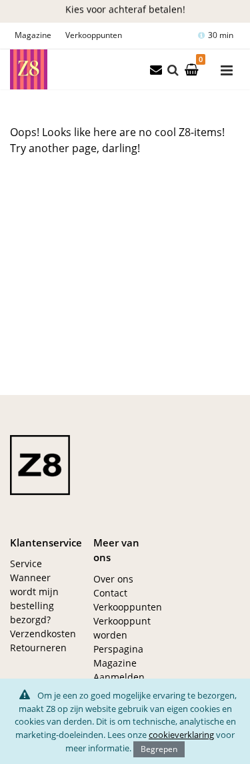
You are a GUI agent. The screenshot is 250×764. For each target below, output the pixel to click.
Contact (110, 593)
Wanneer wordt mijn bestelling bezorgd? (34, 598)
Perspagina (118, 649)
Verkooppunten (93, 35)
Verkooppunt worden (122, 628)
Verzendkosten (41, 633)
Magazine (33, 35)
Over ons (113, 578)
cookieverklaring (181, 735)
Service (26, 563)
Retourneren (38, 647)
